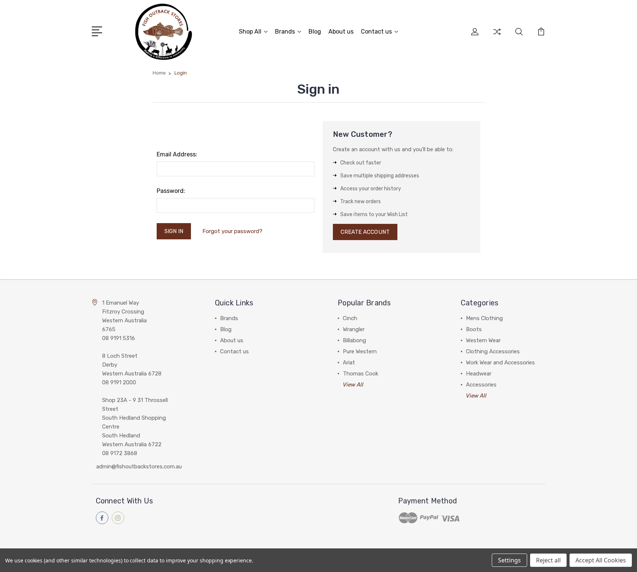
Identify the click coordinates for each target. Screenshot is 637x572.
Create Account (365, 232)
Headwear (478, 373)
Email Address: (177, 154)
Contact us (376, 31)
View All (353, 384)
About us (341, 31)
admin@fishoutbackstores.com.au (139, 466)
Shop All (250, 31)
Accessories (481, 384)
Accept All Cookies (600, 560)
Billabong (354, 340)
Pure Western (360, 351)
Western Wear (483, 340)
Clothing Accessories (493, 351)
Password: (171, 190)
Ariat (349, 362)
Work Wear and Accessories (500, 362)
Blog (315, 31)
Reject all (548, 560)
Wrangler (354, 329)
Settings (509, 560)
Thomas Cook (360, 373)
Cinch (350, 318)
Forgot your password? (232, 231)
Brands (285, 31)
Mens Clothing (484, 318)
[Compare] (497, 36)
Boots (474, 329)
